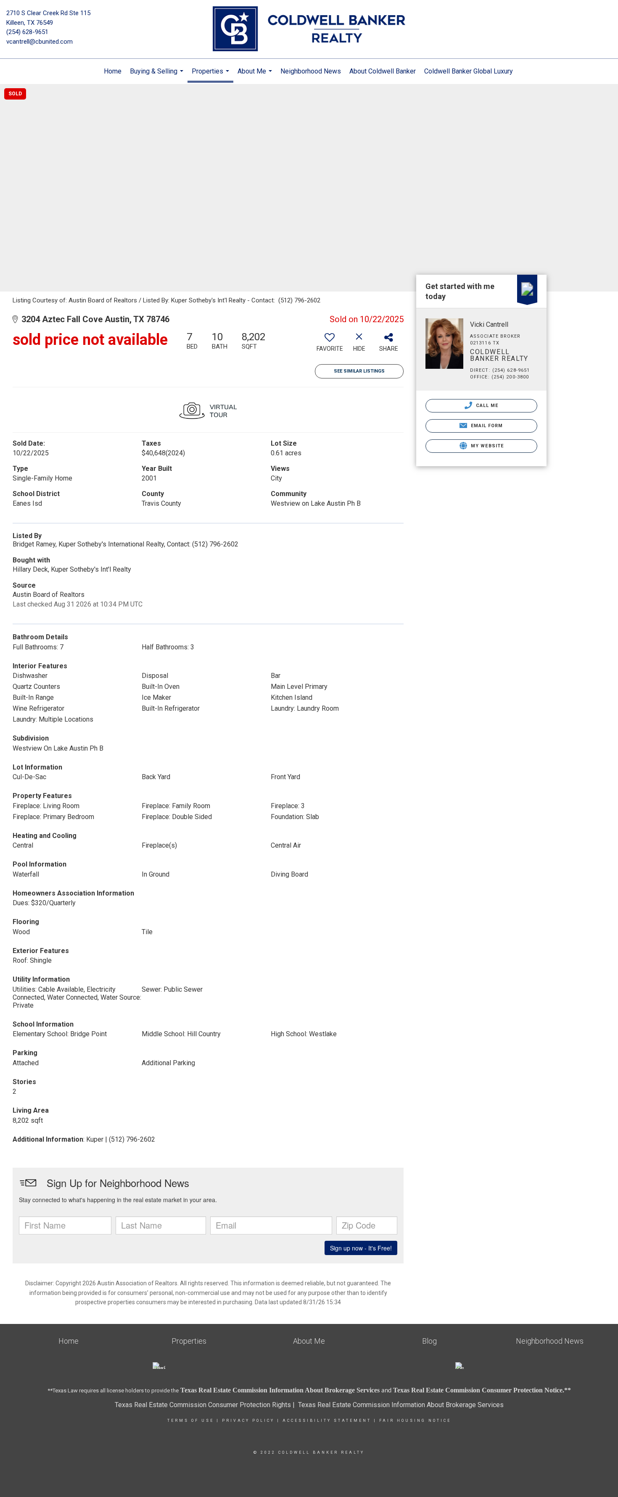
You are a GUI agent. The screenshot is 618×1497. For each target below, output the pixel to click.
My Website (486, 446)
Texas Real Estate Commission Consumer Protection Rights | (206, 1405)
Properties (211, 75)
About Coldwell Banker (382, 71)
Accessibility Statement (327, 1420)
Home (112, 71)
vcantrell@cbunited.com (39, 41)
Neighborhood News (310, 71)
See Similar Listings (359, 371)
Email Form (486, 425)
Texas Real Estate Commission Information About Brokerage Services (401, 1405)
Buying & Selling (157, 75)
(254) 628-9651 (27, 32)
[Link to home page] (309, 29)
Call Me (486, 405)
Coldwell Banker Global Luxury (468, 71)
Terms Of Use (190, 1420)
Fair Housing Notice (415, 1420)
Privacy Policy (248, 1420)
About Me (256, 75)
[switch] (329, 344)
